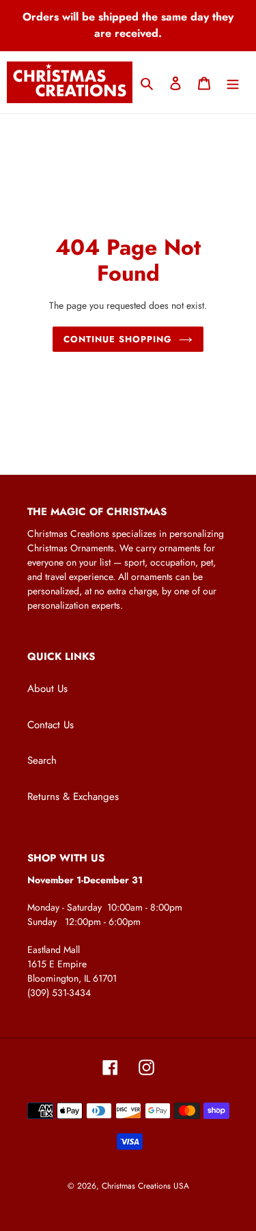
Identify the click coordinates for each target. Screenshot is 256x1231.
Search (42, 760)
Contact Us (50, 724)
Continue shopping (118, 339)
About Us (47, 688)
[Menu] (232, 82)
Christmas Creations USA (145, 1186)
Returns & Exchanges (73, 796)
